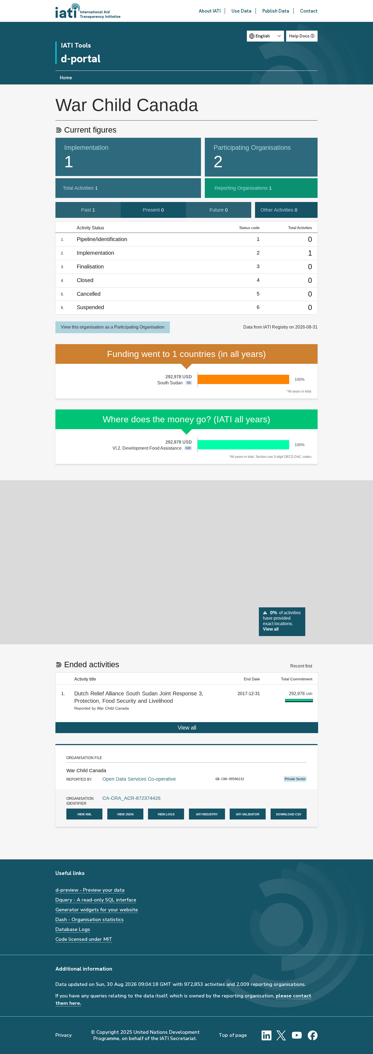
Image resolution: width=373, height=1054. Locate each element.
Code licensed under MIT (83, 939)
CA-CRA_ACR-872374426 (131, 798)
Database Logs (72, 929)
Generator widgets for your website (96, 909)
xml (84, 814)
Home (66, 78)
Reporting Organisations (243, 188)
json (125, 814)
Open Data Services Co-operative (139, 779)
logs (166, 814)
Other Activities (278, 210)
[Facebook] (313, 1035)
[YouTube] (297, 1035)
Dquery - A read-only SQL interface (95, 900)
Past (88, 210)
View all (187, 728)
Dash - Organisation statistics (89, 919)
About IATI (210, 11)
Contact (309, 11)
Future (218, 210)
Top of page (233, 1035)
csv (288, 814)
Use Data (241, 11)
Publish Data (275, 11)
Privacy (63, 1035)
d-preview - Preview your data (90, 890)
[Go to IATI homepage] (87, 11)
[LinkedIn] (266, 1035)
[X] (281, 1035)
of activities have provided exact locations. (282, 620)
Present (153, 210)
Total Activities (80, 188)
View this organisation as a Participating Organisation (112, 327)
